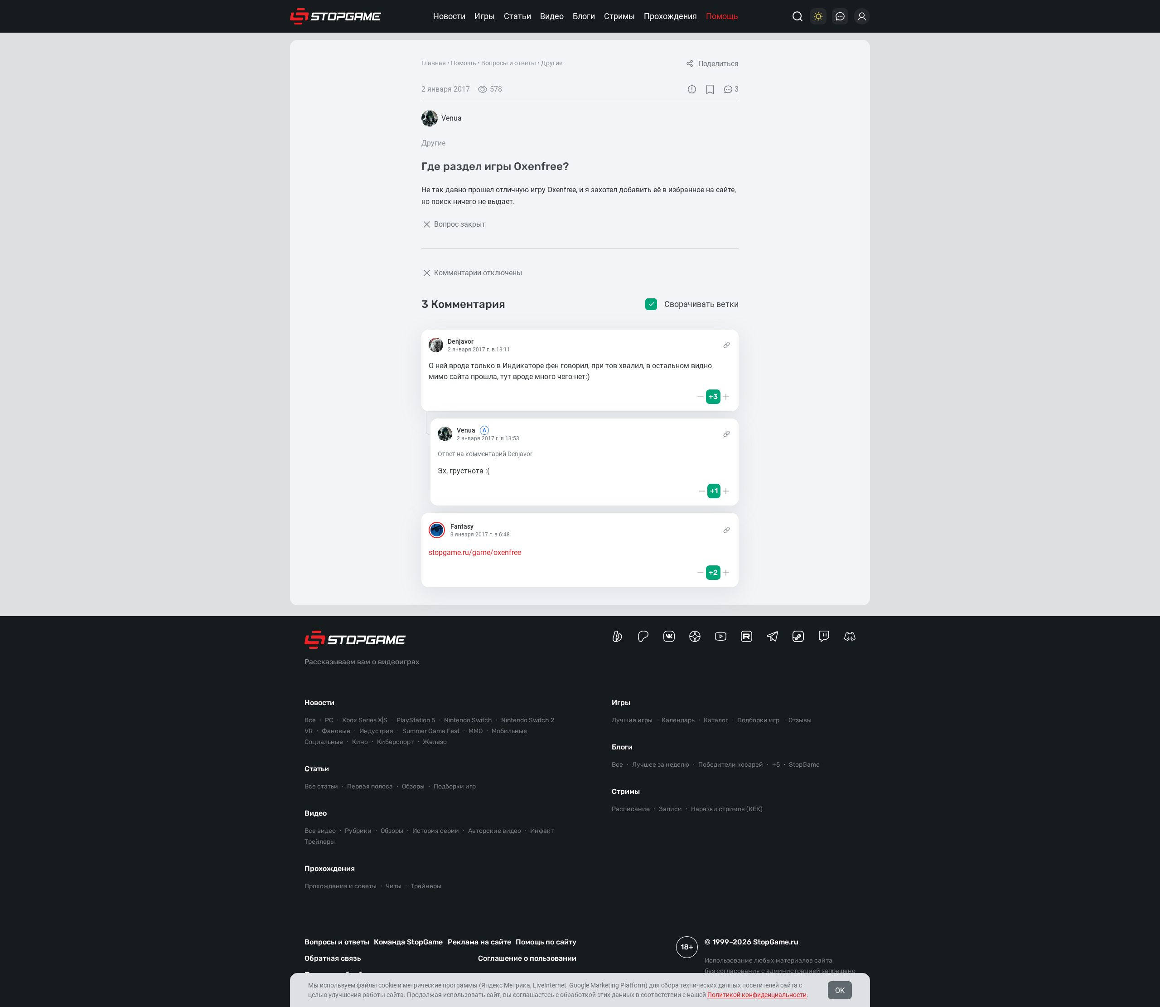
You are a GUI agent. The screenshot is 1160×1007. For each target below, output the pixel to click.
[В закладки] (710, 89)
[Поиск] (797, 16)
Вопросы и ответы (508, 63)
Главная (433, 63)
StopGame (804, 765)
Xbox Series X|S (364, 720)
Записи (670, 809)
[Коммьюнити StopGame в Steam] (798, 636)
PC (329, 720)
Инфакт (542, 831)
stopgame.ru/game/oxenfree (475, 552)
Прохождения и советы (340, 886)
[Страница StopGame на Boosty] (617, 636)
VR (308, 731)
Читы (393, 886)
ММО (476, 731)
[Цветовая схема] (818, 16)
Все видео (320, 831)
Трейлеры (319, 842)
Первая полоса (370, 786)
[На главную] (336, 16)
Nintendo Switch (468, 720)
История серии (435, 831)
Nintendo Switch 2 (527, 720)
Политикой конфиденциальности (757, 994)
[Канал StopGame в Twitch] (824, 636)
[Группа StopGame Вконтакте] (669, 636)
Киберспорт (395, 742)
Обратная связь (332, 958)
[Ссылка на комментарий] (726, 345)
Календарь (678, 720)
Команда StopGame (408, 942)
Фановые (336, 731)
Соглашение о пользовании (527, 958)
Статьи (517, 16)
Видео (552, 16)
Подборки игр (455, 786)
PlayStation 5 (415, 720)
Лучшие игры (632, 720)
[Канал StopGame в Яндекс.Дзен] (695, 636)
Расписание (631, 809)
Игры (484, 16)
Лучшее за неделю (660, 765)
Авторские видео (494, 831)
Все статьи (321, 786)
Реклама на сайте (479, 942)
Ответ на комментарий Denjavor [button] (485, 453)
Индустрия (376, 731)
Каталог (716, 720)
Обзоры (413, 786)
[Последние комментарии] (840, 16)
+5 (776, 765)
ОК (840, 990)
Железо (435, 742)
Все (310, 720)
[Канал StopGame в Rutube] (746, 636)
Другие (551, 63)
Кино (360, 742)
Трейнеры (426, 886)
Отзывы (800, 720)
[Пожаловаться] (691, 89)
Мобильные (509, 731)
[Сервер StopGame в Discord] (850, 636)
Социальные (323, 742)
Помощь (722, 16)
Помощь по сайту (546, 942)
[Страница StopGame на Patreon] (643, 636)
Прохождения (670, 16)
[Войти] (862, 16)
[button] (433, 396)
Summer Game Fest (430, 731)
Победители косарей (730, 765)
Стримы (619, 16)
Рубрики (358, 831)
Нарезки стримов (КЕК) (727, 809)
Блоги (584, 16)
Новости (449, 16)
